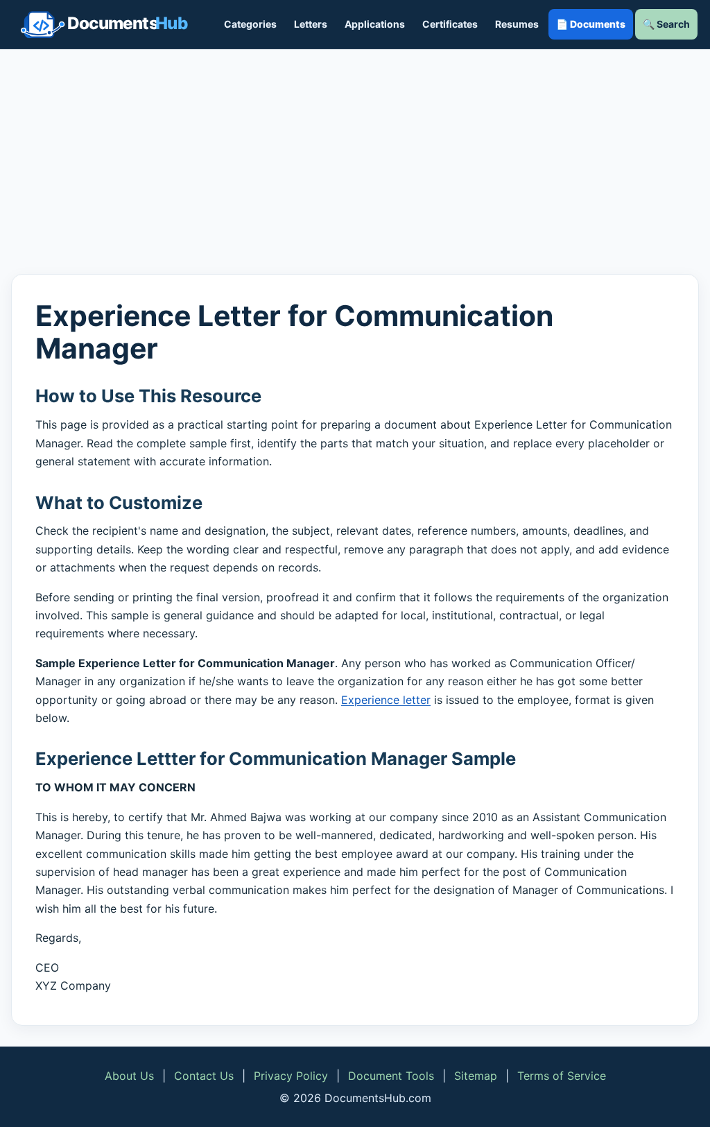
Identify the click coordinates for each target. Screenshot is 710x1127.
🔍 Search (666, 24)
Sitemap (475, 1076)
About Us (129, 1076)
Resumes (517, 24)
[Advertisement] (355, 161)
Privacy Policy (291, 1076)
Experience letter (386, 700)
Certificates (450, 24)
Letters (310, 24)
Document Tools (391, 1076)
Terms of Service (561, 1076)
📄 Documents (590, 24)
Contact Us (204, 1076)
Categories (250, 24)
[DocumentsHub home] (104, 24)
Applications (375, 24)
